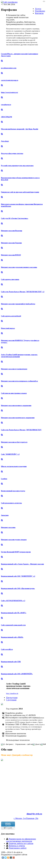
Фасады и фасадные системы (12, 153)
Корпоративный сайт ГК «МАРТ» (13, 613)
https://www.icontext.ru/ (9, 92)
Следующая (11, 700)
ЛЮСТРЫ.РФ (6, 117)
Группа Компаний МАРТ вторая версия (16, 552)
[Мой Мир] (11, 857)
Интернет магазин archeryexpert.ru (14, 442)
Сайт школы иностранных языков (14, 393)
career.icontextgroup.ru (9, 80)
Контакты (39, 13)
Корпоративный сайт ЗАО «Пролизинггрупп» (18, 588)
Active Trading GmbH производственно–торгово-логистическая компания (19, 356)
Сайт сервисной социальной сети (13, 625)
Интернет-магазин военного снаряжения (16, 405)
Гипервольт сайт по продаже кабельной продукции (20, 192)
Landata (4, 479)
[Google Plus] (13, 857)
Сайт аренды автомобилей (11, 316)
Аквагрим (5, 515)
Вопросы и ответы (17, 846)
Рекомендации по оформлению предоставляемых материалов (21, 840)
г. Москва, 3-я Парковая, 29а (26, 818)
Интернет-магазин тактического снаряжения (17, 418)
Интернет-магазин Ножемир (11, 231)
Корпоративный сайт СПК (11, 662)
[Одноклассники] (8, 857)
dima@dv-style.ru (34, 814)
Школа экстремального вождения (14, 466)
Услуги (38, 9)
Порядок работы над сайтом (21, 843)
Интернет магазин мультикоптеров (14, 369)
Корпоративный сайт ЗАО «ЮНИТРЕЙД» (17, 674)
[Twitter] (5, 857)
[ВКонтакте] (3, 857)
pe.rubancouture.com (8, 68)
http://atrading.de (12, 693)
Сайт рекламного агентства (11, 503)
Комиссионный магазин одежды (13, 491)
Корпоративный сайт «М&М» (12, 637)
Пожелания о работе (17, 848)
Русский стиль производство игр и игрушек (17, 165)
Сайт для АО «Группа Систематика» (14, 218)
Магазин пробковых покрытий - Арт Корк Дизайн (19, 129)
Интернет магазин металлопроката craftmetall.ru (19, 381)
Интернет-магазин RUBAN (11, 255)
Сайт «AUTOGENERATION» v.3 (13, 601)
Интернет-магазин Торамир (11, 243)
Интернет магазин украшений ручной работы (18, 304)
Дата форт (5, 141)
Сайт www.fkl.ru (7, 649)
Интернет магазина (8, 527)
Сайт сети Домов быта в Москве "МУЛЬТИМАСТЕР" (21, 430)
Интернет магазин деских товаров (14, 539)
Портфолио (40, 11)
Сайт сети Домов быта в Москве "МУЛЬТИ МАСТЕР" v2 (22, 292)
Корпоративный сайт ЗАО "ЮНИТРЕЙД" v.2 (18, 576)
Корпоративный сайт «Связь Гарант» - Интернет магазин (22, 564)
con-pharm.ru (6, 104)
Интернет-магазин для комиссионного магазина (19, 267)
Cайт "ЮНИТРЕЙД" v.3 (10, 454)
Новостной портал (8, 328)
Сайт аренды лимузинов (10, 279)
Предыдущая (11, 697)
